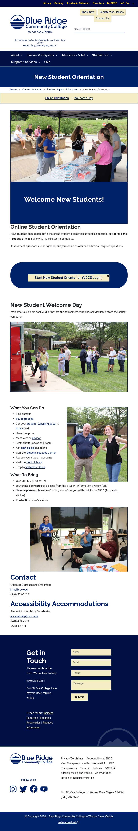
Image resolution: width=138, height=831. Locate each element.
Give (47, 62)
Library (47, 3)
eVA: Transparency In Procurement (83, 763)
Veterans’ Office (35, 467)
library (20, 428)
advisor (36, 438)
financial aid (27, 447)
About (15, 55)
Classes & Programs (40, 55)
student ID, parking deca (41, 423)
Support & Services (24, 62)
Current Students (32, 89)
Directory (98, 3)
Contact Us (102, 18)
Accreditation (103, 773)
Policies (97, 768)
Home (13, 89)
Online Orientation (57, 98)
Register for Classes (111, 12)
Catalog (58, 3)
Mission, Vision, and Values (76, 773)
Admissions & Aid (73, 55)
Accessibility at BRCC (99, 758)
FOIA (111, 763)
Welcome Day (83, 98)
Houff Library (34, 462)
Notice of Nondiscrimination (77, 777)
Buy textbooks (24, 418)
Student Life (100, 55)
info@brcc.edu (19, 589)
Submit (79, 697)
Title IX (84, 768)
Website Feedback (68, 822)
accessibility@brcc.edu (24, 616)
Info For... (126, 3)
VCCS (110, 768)
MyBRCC (112, 3)
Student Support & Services (62, 89)
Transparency (69, 768)
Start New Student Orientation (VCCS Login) (72, 277)
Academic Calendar (78, 3)
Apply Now (88, 12)
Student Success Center (41, 452)
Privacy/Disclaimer (72, 758)
